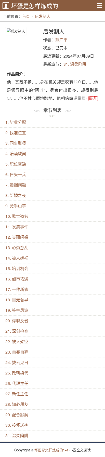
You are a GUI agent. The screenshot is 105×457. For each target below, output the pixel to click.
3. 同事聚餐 (15, 143)
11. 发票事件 (16, 227)
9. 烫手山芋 (15, 206)
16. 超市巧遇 (16, 279)
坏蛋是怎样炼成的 (34, 6)
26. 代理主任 (16, 383)
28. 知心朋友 (16, 404)
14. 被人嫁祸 (16, 258)
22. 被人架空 (16, 341)
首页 (26, 16)
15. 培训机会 (16, 268)
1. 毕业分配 (15, 122)
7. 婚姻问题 (15, 185)
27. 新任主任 (16, 394)
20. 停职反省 (16, 321)
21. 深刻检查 (16, 331)
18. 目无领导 (16, 300)
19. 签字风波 (16, 310)
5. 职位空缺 (15, 164)
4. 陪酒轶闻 (15, 153)
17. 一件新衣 (16, 289)
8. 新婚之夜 (15, 195)
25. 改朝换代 (16, 373)
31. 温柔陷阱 (74, 64)
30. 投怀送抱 (16, 425)
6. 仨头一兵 (15, 174)
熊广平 (61, 40)
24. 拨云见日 (16, 362)
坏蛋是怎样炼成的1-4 (51, 449)
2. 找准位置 (15, 133)
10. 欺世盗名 (16, 216)
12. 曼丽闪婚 (16, 237)
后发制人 (42, 16)
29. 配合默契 (16, 415)
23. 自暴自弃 (16, 352)
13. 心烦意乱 (16, 247)
